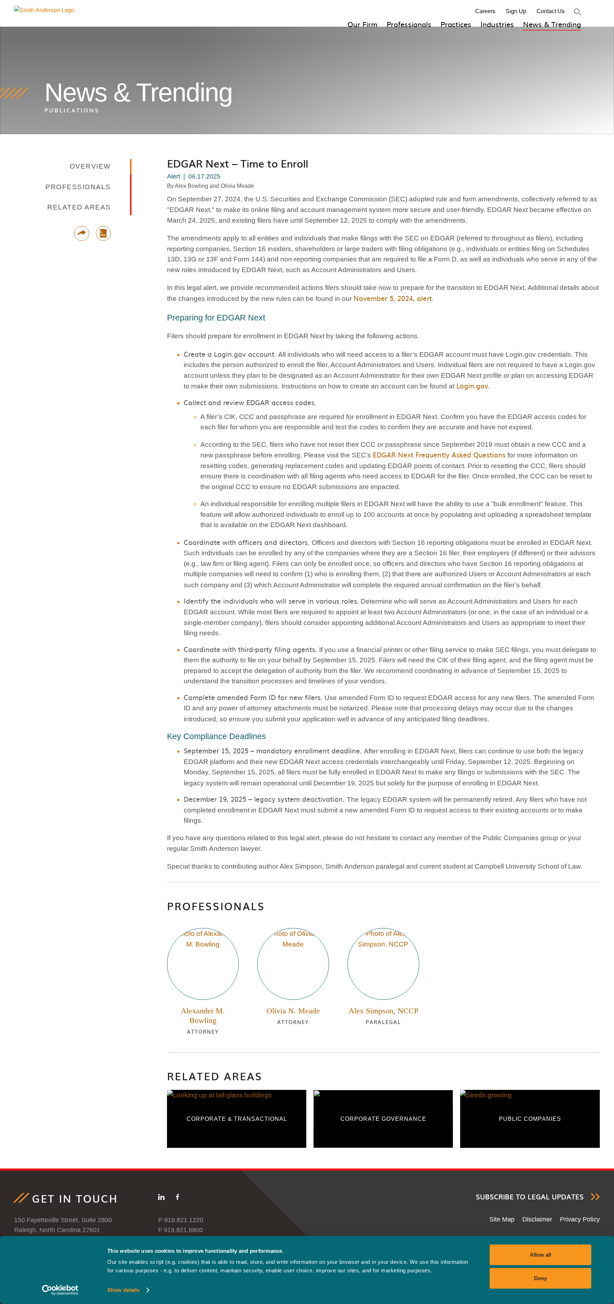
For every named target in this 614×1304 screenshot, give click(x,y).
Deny (540, 1278)
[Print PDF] (103, 233)
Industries (497, 23)
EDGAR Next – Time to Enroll (237, 163)
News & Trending (552, 23)
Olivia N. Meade (293, 1011)
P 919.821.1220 (180, 1220)
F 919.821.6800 (180, 1230)
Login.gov (472, 386)
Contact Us (551, 11)
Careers (485, 11)
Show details (123, 1290)
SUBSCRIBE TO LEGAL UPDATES (530, 1196)
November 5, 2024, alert (393, 298)
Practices (456, 23)
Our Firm (362, 23)
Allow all (540, 1255)
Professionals (409, 23)
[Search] (577, 12)
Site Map (502, 1219)
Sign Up (516, 11)
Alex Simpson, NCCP (383, 1011)
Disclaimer (537, 1219)
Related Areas (215, 1075)
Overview (90, 166)
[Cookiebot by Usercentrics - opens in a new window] (60, 1290)
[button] (81, 233)
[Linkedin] (161, 1198)
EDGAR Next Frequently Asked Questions (439, 455)
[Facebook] (177, 1198)
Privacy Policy (580, 1219)
